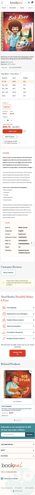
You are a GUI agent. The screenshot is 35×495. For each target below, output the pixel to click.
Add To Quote (9, 136)
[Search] (26, 3)
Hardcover (7, 107)
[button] (14, 420)
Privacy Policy (18, 488)
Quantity (5, 117)
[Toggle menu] (2, 3)
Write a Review (8, 273)
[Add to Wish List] (31, 371)
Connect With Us (17, 353)
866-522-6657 (12, 472)
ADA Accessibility (29, 488)
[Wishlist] (24, 131)
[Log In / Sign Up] (29, 3)
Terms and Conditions (6, 488)
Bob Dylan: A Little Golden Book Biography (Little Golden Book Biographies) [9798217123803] (17, 409)
